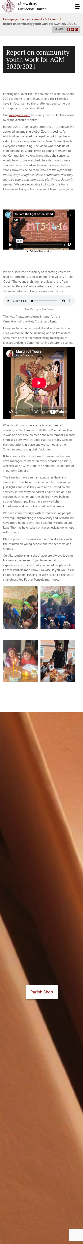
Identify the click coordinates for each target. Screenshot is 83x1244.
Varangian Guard (19, 115)
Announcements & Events (40, 19)
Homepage (10, 19)
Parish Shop (41, 992)
